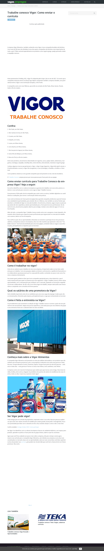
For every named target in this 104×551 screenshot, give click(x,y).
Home (8, 6)
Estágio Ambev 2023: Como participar (28, 427)
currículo (23, 442)
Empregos (45, 2)
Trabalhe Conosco (14, 177)
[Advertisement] (36, 35)
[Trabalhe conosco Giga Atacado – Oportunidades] (18, 522)
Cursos (55, 2)
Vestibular (87, 2)
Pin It (30, 505)
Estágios (63, 2)
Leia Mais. (75, 549)
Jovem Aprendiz (75, 2)
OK (80, 548)
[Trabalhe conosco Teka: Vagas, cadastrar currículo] (52, 517)
